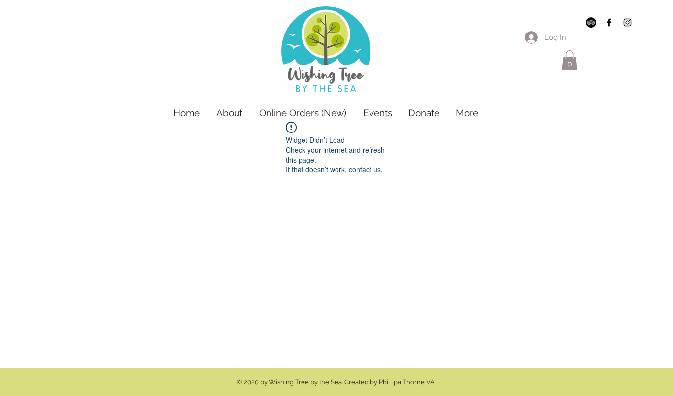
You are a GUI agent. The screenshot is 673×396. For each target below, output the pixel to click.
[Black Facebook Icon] (609, 22)
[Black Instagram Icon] (627, 22)
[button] (569, 60)
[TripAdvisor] (591, 22)
